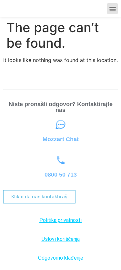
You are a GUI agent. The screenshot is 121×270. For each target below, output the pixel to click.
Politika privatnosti (60, 220)
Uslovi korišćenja (61, 239)
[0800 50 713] (60, 160)
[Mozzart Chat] (60, 124)
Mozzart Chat (61, 139)
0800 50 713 (61, 174)
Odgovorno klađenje (60, 258)
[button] (112, 8)
